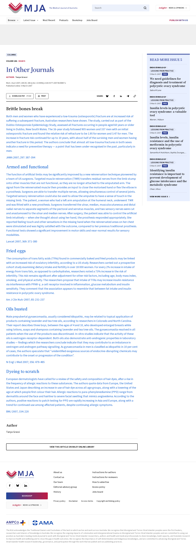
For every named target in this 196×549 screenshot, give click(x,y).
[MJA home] (20, 475)
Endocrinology (158, 67)
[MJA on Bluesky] (17, 485)
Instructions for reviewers (105, 477)
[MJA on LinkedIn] (25, 485)
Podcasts (63, 20)
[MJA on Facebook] (9, 485)
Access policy (98, 487)
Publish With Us (178, 20)
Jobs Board (91, 20)
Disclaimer (73, 501)
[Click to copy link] (135, 96)
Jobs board (97, 491)
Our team (58, 482)
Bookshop (77, 20)
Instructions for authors (104, 472)
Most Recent (49, 20)
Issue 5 (22, 61)
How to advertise (100, 482)
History (57, 491)
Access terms (87, 501)
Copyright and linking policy (108, 501)
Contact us (59, 477)
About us (58, 472)
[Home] (42, 8)
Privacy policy (59, 501)
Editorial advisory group (65, 487)
